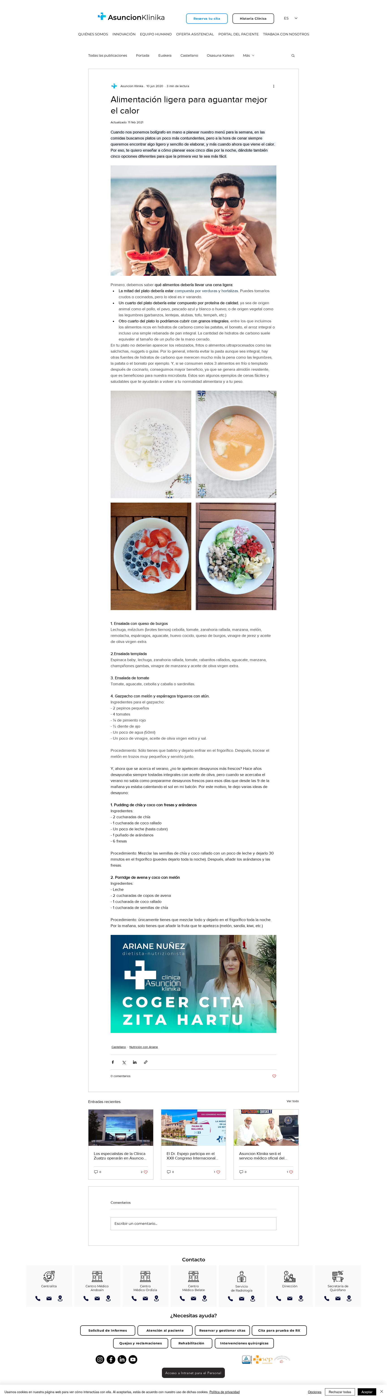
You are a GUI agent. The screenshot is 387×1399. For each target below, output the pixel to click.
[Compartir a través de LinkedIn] (135, 1062)
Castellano (189, 55)
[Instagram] (100, 1359)
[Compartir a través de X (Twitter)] (124, 1062)
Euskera (165, 55)
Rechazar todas (340, 1392)
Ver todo (293, 1101)
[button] (293, 55)
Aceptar (366, 1392)
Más (246, 55)
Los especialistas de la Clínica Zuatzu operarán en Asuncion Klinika (120, 1155)
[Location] (60, 1298)
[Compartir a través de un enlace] (146, 1062)
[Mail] (49, 1298)
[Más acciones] (273, 86)
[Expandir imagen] (151, 444)
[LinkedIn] (122, 1359)
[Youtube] (133, 1359)
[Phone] (38, 1298)
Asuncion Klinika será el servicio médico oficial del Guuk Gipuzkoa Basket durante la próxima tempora (263, 1155)
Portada (142, 55)
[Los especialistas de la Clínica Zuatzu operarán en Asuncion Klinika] (120, 1128)
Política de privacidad (224, 1392)
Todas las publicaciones (107, 55)
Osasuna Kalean (220, 55)
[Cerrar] (381, 1391)
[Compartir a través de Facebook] (113, 1062)
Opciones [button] (314, 1392)
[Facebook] (111, 1359)
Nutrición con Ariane (143, 1047)
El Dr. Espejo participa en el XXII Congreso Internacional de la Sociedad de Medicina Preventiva (191, 1155)
